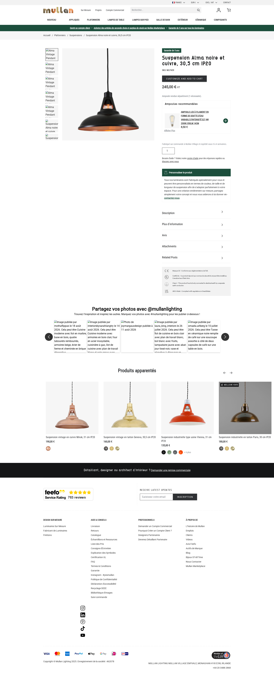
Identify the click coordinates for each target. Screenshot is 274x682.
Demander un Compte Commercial (155, 526)
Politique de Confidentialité (104, 579)
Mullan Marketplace (195, 566)
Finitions (47, 535)
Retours (95, 530)
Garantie (95, 570)
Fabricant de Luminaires (55, 530)
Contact (227, 2)
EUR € (193, 2)
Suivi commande (99, 597)
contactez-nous (171, 198)
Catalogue (96, 535)
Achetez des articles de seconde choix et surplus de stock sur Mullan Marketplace (129, 28)
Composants (220, 20)
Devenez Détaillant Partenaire (152, 539)
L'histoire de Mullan (195, 526)
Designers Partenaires (149, 535)
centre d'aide (192, 158)
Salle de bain (163, 20)
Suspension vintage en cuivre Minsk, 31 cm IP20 (70, 437)
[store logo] (58, 10)
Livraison (95, 526)
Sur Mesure (86, 10)
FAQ (93, 561)
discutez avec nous (170, 161)
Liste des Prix (97, 544)
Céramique (200, 20)
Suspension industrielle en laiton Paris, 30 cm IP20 (245, 437)
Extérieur (183, 20)
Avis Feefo (191, 544)
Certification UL (98, 557)
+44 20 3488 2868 (222, 667)
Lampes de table (116, 20)
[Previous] (225, 372)
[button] (70, 336)
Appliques (74, 20)
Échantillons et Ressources (104, 539)
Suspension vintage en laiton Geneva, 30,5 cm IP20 (130, 437)
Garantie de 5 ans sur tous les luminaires (186, 28)
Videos (189, 539)
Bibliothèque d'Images (101, 592)
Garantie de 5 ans (171, 50)
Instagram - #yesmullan (102, 575)
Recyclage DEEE (99, 588)
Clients (189, 535)
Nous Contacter (193, 561)
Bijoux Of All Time (194, 557)
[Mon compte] (219, 10)
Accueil (46, 35)
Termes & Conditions (101, 566)
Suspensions (75, 35)
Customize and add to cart (184, 78)
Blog (188, 553)
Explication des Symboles (103, 553)
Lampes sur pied (140, 20)
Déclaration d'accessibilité (103, 584)
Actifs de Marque (194, 548)
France (178, 2)
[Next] (232, 372)
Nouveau (51, 20)
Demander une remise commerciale (170, 470)
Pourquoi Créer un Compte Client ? (155, 530)
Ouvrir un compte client (80, 28)
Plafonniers (93, 20)
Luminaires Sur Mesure (54, 526)
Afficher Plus (169, 130)
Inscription (185, 497)
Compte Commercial (115, 10)
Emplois (190, 530)
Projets (98, 10)
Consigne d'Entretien (101, 548)
